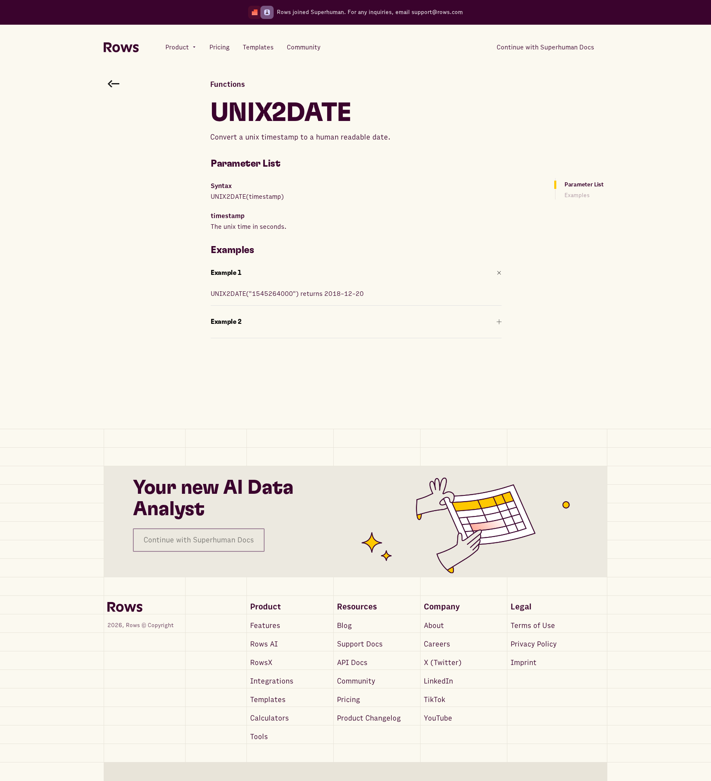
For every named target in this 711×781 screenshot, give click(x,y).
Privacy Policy (534, 644)
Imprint (524, 662)
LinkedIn (438, 681)
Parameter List (584, 184)
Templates (268, 699)
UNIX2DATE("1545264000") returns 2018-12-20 (287, 294)
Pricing (348, 699)
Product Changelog (369, 718)
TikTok (434, 699)
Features (265, 625)
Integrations (271, 681)
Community (356, 681)
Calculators (269, 718)
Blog (344, 625)
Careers (437, 644)
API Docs (352, 662)
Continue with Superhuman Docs (199, 540)
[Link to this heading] (286, 163)
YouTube (438, 718)
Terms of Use (533, 625)
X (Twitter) (443, 662)
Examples (577, 195)
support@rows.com (437, 12)
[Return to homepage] (121, 47)
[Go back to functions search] (113, 83)
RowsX (261, 662)
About (434, 625)
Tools (259, 736)
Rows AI (264, 644)
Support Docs (360, 644)
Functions (227, 84)
